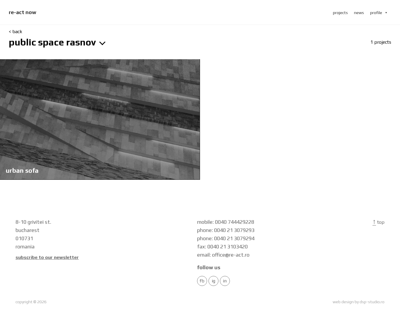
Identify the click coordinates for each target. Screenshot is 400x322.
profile (376, 12)
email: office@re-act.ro (223, 255)
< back (15, 31)
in (225, 281)
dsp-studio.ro (372, 301)
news (359, 12)
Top (378, 222)
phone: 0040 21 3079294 (225, 238)
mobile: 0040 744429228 (225, 222)
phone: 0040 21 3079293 (225, 230)
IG (213, 281)
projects (340, 12)
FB (202, 281)
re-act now (22, 12)
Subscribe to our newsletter (47, 257)
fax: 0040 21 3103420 (222, 246)
